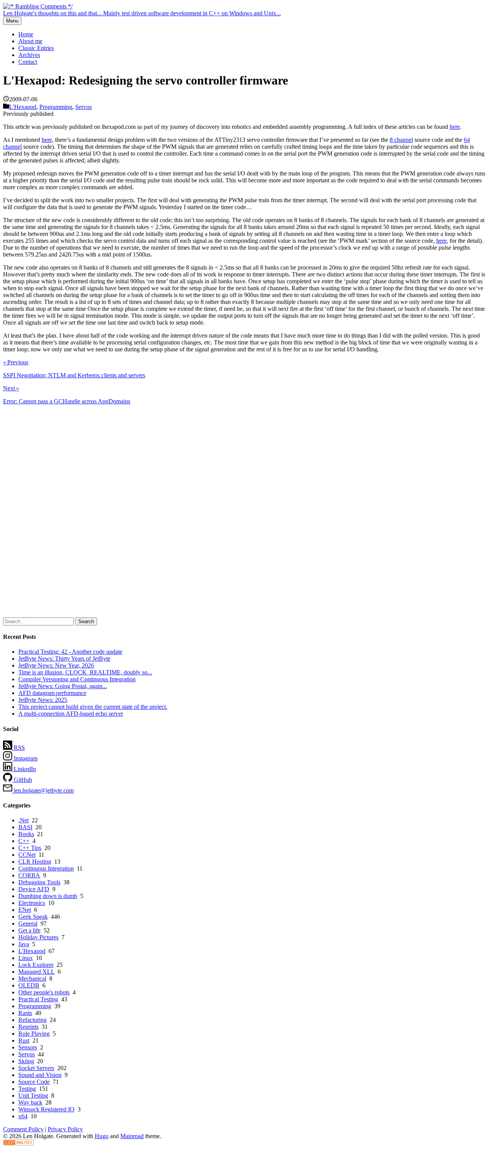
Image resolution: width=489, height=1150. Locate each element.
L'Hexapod (22, 107)
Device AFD (33, 889)
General (27, 923)
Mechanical (32, 978)
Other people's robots (44, 992)
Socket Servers (36, 1068)
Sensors (27, 1047)
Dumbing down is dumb (47, 896)
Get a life (29, 930)
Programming (55, 107)
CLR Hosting (34, 861)
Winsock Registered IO (46, 1109)
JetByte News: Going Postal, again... (62, 686)
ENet (24, 909)
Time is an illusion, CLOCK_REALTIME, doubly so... (85, 672)
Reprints (28, 1026)
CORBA (29, 875)
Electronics (31, 903)
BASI (25, 827)
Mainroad (132, 1136)
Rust (23, 1040)
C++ (23, 841)
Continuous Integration (46, 868)
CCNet (27, 854)
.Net (23, 820)
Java (23, 944)
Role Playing (34, 1033)
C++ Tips (29, 848)
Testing (27, 1088)
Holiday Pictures (38, 937)
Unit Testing (33, 1095)
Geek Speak (33, 916)
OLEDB (28, 985)
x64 (23, 1116)
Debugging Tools (39, 882)
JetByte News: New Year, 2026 (56, 665)
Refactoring (32, 1020)
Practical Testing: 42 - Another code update (70, 651)
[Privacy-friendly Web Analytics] (18, 1143)
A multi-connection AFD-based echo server (70, 713)
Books (26, 834)
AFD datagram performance (52, 693)
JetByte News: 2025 (42, 700)
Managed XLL (36, 971)
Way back (30, 1102)
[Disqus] (244, 513)
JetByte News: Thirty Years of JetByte (64, 658)
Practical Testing (38, 999)
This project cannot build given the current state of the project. (92, 706)
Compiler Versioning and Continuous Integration (77, 679)
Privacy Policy (65, 1129)
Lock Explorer (35, 965)
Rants (25, 1013)
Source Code (34, 1082)
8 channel (401, 139)
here (455, 126)
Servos (83, 107)
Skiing (26, 1061)
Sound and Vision (40, 1075)
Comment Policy (23, 1129)
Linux (25, 958)
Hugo (101, 1136)
